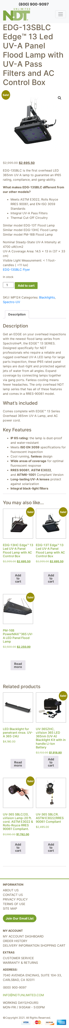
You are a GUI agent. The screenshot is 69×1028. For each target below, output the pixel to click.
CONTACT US (13, 895)
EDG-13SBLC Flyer (16, 269)
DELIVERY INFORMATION (21, 945)
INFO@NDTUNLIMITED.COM (23, 995)
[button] (59, 98)
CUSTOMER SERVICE (18, 958)
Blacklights (47, 297)
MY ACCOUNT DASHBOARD (23, 936)
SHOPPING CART (52, 945)
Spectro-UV (11, 302)
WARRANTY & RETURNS (20, 963)
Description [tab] (17, 314)
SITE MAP (10, 908)
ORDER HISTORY (15, 941)
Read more (18, 665)
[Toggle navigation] (60, 14)
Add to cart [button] (18, 578)
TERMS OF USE (14, 904)
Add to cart (26, 285)
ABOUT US (11, 890)
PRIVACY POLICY (15, 899)
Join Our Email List (20, 918)
